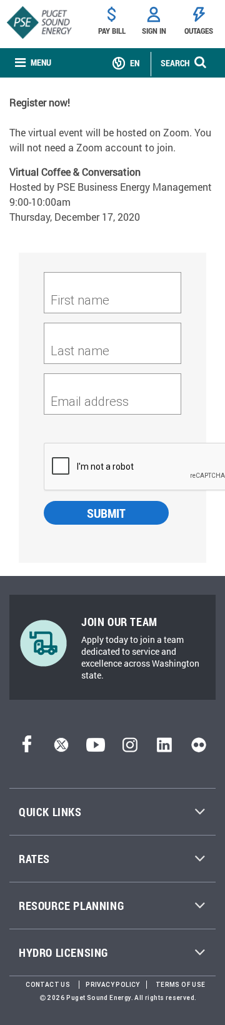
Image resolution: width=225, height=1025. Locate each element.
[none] (33, 62)
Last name (80, 350)
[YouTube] (95, 748)
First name (80, 300)
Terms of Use (181, 985)
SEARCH (175, 63)
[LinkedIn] (164, 748)
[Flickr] (198, 748)
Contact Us (48, 985)
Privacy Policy (113, 985)
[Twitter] (61, 748)
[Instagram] (130, 748)
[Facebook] (27, 748)
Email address (90, 401)
